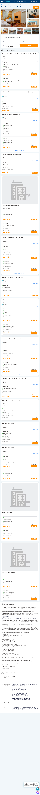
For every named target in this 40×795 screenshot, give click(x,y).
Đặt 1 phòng (34, 74)
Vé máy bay (16, 1)
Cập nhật (29, 45)
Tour (12, 1)
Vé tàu (25, 1)
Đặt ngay (36, 7)
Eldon (16, 4)
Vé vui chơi (21, 1)
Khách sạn (8, 1)
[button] (31, 784)
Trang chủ (3, 4)
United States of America (10, 4)
